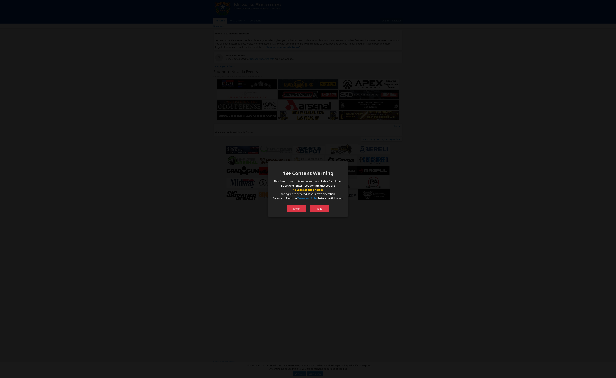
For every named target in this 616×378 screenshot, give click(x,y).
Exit (319, 208)
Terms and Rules (307, 198)
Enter (296, 208)
